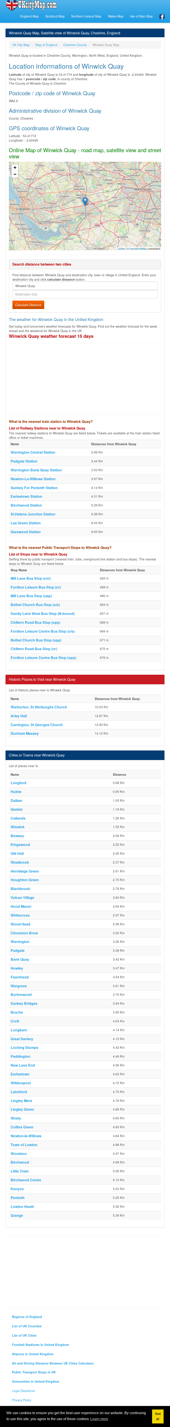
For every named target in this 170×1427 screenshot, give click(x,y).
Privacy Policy (21, 1400)
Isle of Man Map (141, 16)
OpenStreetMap (138, 248)
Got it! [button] (158, 1416)
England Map (29, 16)
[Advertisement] (85, 379)
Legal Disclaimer (23, 1390)
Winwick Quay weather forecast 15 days (51, 336)
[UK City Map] (31, 5)
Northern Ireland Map (86, 16)
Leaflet (121, 248)
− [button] (15, 174)
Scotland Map (55, 16)
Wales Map (116, 16)
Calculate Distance (28, 305)
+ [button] (15, 167)
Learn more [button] (99, 1419)
